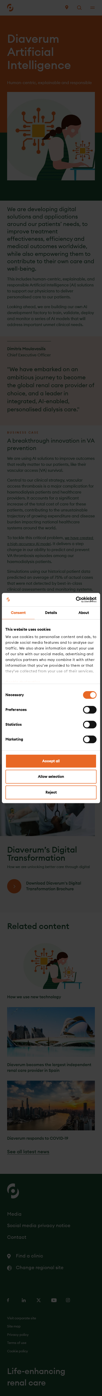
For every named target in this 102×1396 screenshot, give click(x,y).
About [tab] (84, 612)
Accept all (51, 761)
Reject (51, 792)
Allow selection (51, 776)
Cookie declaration (22, 682)
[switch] (90, 710)
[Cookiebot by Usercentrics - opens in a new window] (76, 599)
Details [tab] (51, 612)
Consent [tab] (18, 612)
